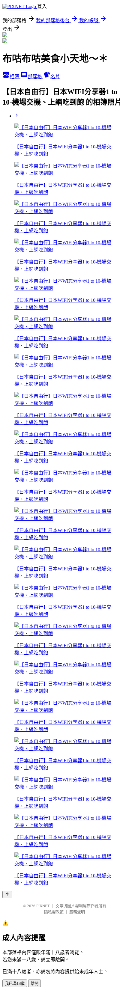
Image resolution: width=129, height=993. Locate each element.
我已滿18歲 (15, 983)
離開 (34, 983)
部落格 (35, 76)
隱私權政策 (54, 912)
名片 (55, 76)
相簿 (15, 76)
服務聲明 (77, 912)
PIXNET (43, 906)
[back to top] (7, 894)
